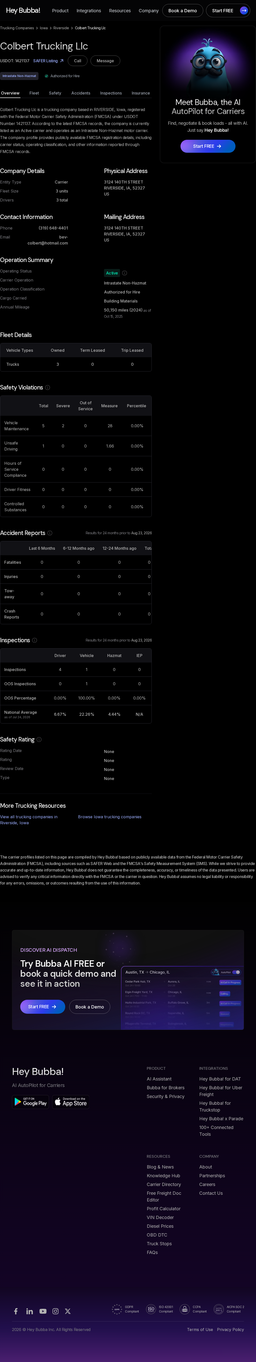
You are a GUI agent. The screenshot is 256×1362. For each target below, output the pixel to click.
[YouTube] (43, 1311)
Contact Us (211, 1193)
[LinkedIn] (30, 1311)
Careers (207, 1184)
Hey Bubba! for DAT (220, 1079)
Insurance (141, 93)
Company (149, 10)
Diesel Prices (160, 1226)
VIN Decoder (160, 1217)
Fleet (34, 93)
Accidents (80, 93)
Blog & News (160, 1167)
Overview (10, 93)
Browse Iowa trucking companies (110, 816)
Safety (55, 93)
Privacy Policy (230, 1329)
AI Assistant (159, 1079)
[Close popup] (199, 632)
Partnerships (212, 1175)
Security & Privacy (165, 1096)
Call (77, 60)
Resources (120, 10)
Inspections (111, 93)
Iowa (44, 28)
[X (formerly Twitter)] (67, 1311)
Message (105, 60)
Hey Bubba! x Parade (221, 1118)
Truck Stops (159, 1243)
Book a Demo (182, 10)
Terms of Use (200, 1329)
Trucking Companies (17, 28)
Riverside (61, 28)
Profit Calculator (163, 1208)
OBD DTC (157, 1235)
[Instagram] (55, 1311)
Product (60, 10)
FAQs (152, 1252)
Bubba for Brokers (165, 1087)
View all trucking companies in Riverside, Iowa (29, 819)
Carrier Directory (164, 1184)
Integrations (88, 10)
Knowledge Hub (163, 1175)
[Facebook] (16, 1311)
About (205, 1167)
